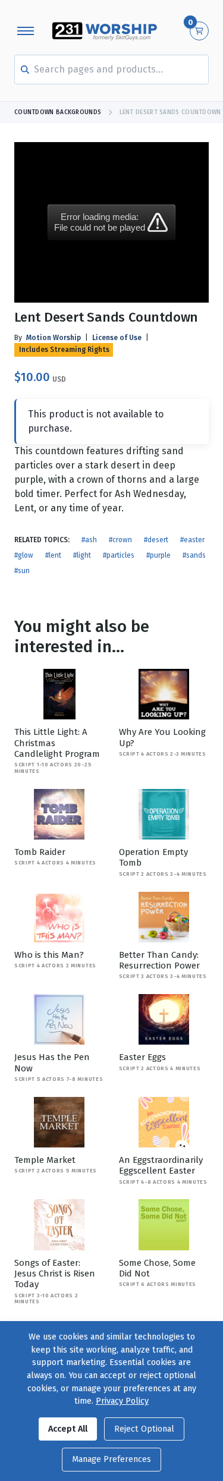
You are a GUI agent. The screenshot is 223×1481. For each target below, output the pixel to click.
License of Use (117, 338)
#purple (158, 555)
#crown (120, 540)
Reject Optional (144, 1429)
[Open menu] (25, 31)
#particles (118, 555)
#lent (53, 555)
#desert (156, 540)
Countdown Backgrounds (57, 112)
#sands (194, 555)
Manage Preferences (111, 1459)
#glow (23, 555)
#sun (22, 571)
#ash (89, 540)
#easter (192, 540)
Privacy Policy (122, 1401)
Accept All (67, 1429)
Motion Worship (53, 338)
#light (82, 555)
